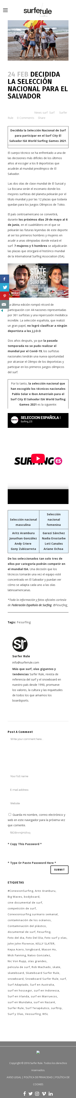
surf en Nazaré (44, 1002)
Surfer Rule (16, 1008)
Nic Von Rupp (17, 961)
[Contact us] (4, 304)
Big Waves (15, 896)
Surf (52, 112)
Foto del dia (16, 937)
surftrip (56, 1008)
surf (63, 979)
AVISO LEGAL (14, 1077)
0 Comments (25, 118)
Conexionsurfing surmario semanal (33, 914)
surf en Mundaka (20, 1002)
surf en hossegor (20, 990)
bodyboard (32, 896)
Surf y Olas (16, 1014)
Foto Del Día (34, 937)
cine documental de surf (25, 902)
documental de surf (21, 932)
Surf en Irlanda (18, 996)
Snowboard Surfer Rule (42, 979)
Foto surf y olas (56, 937)
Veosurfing (33, 1014)
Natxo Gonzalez (39, 955)
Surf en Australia (42, 984)
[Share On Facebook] (4, 279)
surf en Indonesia (46, 990)
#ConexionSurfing (20, 891)
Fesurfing (24, 622)
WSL (45, 1014)
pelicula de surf (19, 967)
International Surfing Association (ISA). (40, 256)
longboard (33, 949)
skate (56, 967)
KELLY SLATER (45, 943)
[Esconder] (2, 311)
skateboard (16, 973)
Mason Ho (49, 949)
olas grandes (37, 961)
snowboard (16, 979)
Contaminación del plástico (27, 926)
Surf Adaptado (18, 984)
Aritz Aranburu (45, 891)
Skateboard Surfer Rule (42, 973)
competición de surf (22, 908)
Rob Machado (41, 967)
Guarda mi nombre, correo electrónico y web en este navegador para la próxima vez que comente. (36, 820)
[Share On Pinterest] (4, 296)
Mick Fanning (17, 955)
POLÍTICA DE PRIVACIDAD (38, 1077)
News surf (41, 112)
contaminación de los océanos (29, 920)
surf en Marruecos (44, 996)
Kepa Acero (16, 949)
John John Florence (21, 943)
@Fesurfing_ (60, 605)
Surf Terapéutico (37, 1008)
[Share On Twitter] (4, 287)
